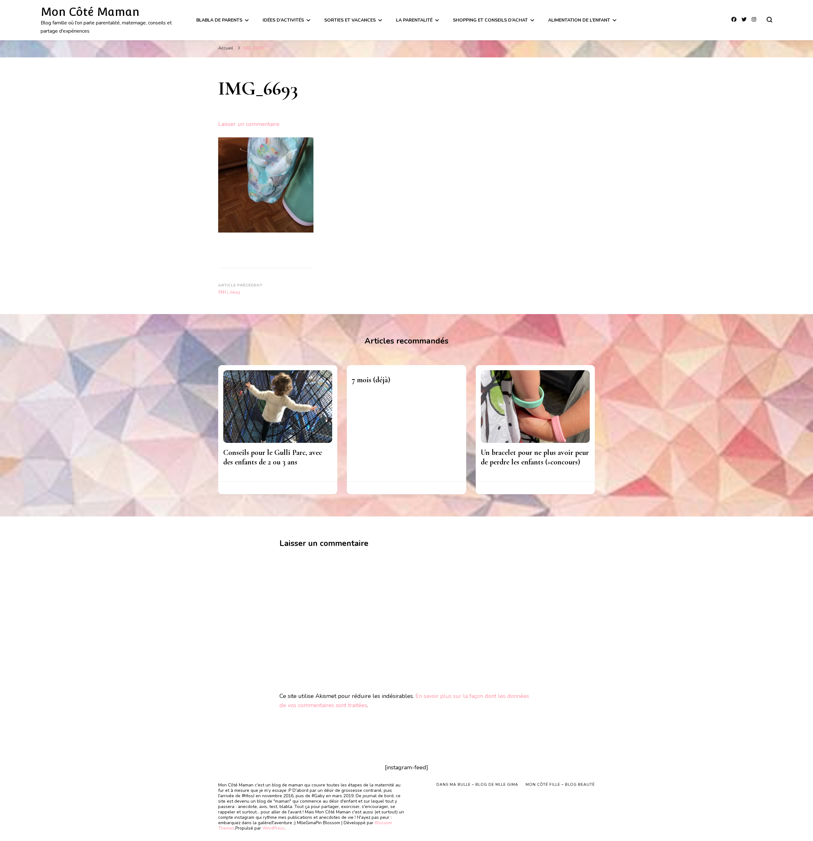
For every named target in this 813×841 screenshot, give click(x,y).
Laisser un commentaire (248, 124)
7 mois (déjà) (371, 379)
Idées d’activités (283, 20)
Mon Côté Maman (90, 11)
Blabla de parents (219, 20)
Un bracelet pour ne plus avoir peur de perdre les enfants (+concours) (535, 457)
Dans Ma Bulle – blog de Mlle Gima (477, 784)
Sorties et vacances (350, 20)
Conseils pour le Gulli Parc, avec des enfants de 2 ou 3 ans (272, 457)
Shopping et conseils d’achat (490, 20)
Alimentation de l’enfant (579, 20)
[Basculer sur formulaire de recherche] (769, 20)
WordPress (273, 828)
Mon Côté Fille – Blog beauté (560, 784)
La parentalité (414, 20)
